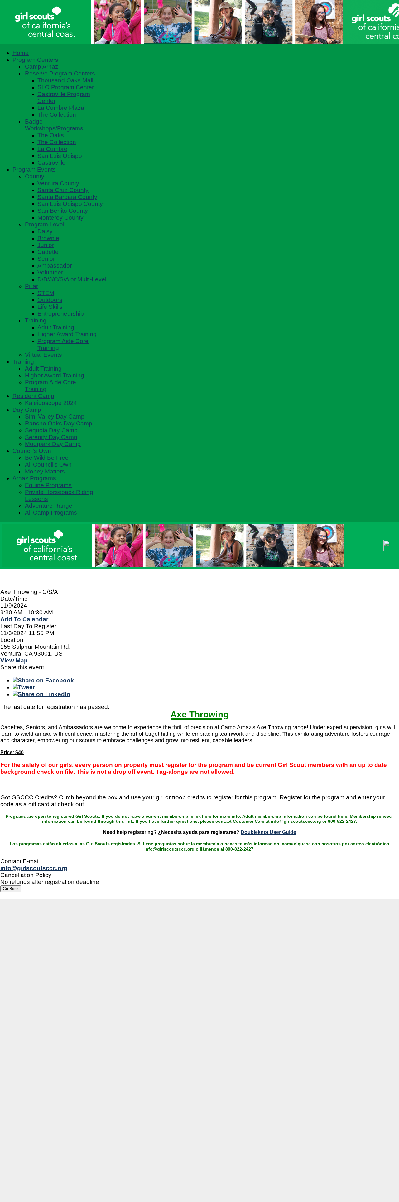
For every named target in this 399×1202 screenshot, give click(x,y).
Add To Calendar (24, 619)
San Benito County (62, 210)
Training (35, 320)
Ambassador (54, 265)
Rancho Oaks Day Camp (58, 423)
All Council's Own (48, 464)
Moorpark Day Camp (53, 444)
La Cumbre (52, 149)
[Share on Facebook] (43, 680)
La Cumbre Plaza (60, 107)
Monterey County (60, 217)
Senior (46, 258)
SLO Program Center (65, 87)
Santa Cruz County (63, 190)
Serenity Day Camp (51, 437)
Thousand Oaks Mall (65, 80)
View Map (14, 660)
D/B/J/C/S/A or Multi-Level (71, 279)
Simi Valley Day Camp (54, 416)
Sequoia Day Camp (51, 430)
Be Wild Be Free (47, 457)
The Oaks (50, 135)
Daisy (45, 231)
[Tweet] (24, 687)
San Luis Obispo (59, 156)
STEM (45, 293)
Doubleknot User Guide (268, 832)
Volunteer (50, 272)
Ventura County (58, 183)
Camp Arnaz (41, 66)
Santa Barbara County (67, 197)
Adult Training (55, 327)
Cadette (48, 252)
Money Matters (45, 471)
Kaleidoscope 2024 (51, 403)
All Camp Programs (51, 512)
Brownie (48, 238)
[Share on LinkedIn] (41, 694)
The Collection (56, 114)
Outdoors (49, 300)
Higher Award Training (67, 334)
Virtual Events (43, 354)
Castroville (51, 162)
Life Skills (50, 306)
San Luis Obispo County (70, 204)
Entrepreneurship (60, 313)
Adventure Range (48, 505)
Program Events (34, 169)
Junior (45, 245)
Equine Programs (48, 485)
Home (20, 53)
